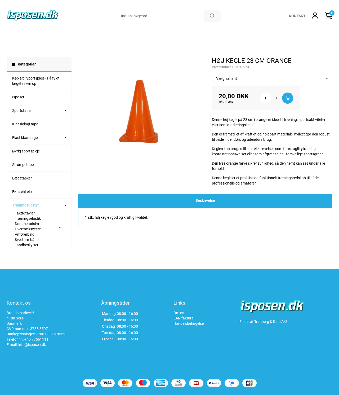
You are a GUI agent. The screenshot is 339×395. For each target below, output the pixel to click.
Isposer (18, 97)
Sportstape (21, 110)
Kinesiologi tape (25, 124)
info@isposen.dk (32, 345)
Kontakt (297, 16)
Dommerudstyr (27, 224)
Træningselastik (28, 218)
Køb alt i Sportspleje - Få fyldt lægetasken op (36, 81)
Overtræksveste (28, 229)
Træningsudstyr (25, 205)
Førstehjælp (22, 192)
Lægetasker (22, 178)
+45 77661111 (36, 339)
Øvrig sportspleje (26, 151)
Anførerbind (24, 234)
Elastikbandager (25, 137)
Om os (178, 313)
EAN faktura (183, 318)
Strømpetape (23, 165)
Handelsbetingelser (189, 323)
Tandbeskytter (26, 245)
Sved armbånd (27, 240)
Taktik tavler (25, 213)
